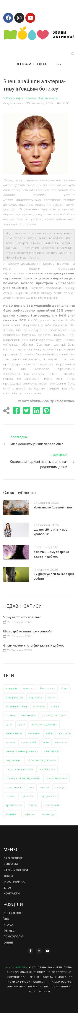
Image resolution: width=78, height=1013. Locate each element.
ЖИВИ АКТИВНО (17, 967)
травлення (14, 805)
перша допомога (19, 769)
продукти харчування (23, 778)
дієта (21, 724)
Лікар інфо (14, 98)
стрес (10, 796)
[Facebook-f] (30, 951)
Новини (30, 98)
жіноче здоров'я (44, 724)
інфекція (48, 814)
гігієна (10, 715)
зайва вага (14, 733)
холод (33, 805)
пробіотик (47, 769)
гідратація (28, 715)
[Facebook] (8, 18)
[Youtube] (30, 18)
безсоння (47, 688)
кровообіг (29, 742)
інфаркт (30, 814)
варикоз (35, 697)
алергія (11, 688)
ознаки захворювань (22, 751)
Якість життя (48, 98)
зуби (49, 733)
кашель (65, 733)
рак (31, 787)
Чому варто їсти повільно (53, 507)
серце (60, 787)
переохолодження (41, 760)
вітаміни (39, 706)
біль (64, 688)
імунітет (12, 814)
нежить (61, 742)
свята (44, 787)
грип (55, 706)
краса (10, 742)
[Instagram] (19, 18)
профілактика (56, 778)
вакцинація (14, 697)
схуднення (48, 796)
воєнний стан (16, 706)
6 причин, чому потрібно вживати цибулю (33, 645)
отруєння (13, 760)
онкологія (52, 751)
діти (9, 724)
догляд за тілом (54, 715)
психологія (14, 787)
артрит (28, 688)
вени (51, 697)
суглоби (27, 796)
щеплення (52, 805)
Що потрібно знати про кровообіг (28, 631)
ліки (46, 742)
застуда (34, 733)
